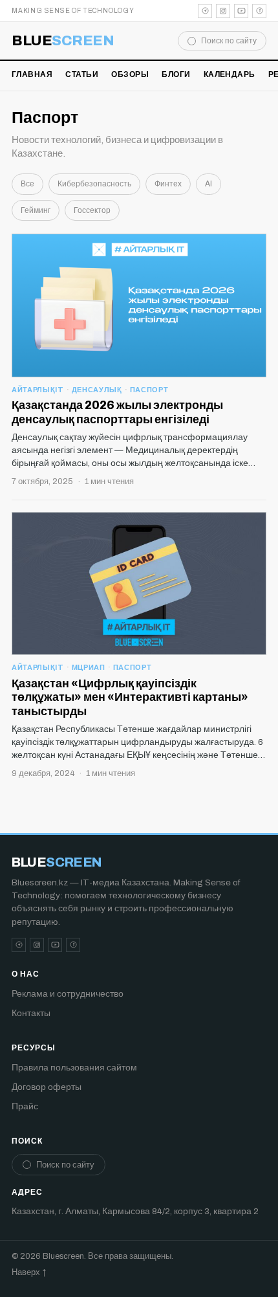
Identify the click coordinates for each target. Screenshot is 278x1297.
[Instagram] (223, 11)
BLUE (63, 41)
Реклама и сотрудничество (67, 994)
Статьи (81, 74)
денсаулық (97, 390)
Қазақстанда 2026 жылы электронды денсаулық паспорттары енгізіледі (117, 412)
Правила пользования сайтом (74, 1067)
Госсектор (92, 210)
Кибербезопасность (94, 183)
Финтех (168, 183)
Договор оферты (46, 1087)
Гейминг (35, 210)
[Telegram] (205, 11)
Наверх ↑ (29, 1272)
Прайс (25, 1106)
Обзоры (130, 74)
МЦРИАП (88, 667)
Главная (32, 74)
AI (208, 183)
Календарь (229, 74)
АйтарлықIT (38, 390)
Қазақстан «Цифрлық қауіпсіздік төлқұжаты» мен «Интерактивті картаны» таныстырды (130, 697)
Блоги (176, 74)
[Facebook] (259, 11)
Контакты (31, 1013)
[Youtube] (241, 11)
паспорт (149, 390)
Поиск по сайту (229, 40)
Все (27, 183)
